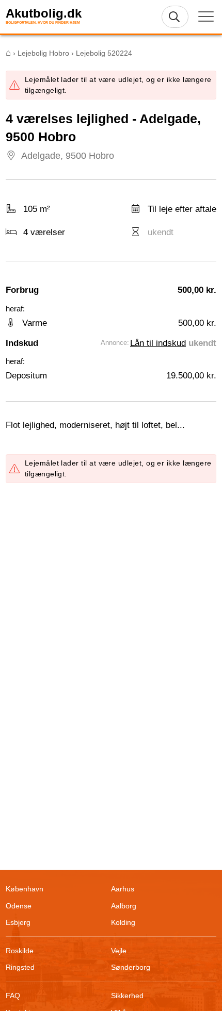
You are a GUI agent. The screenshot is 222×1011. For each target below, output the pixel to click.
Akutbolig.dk (44, 13)
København (24, 889)
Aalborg (123, 906)
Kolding (123, 922)
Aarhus (122, 889)
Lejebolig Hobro (43, 53)
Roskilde (20, 951)
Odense (18, 906)
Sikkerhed (127, 995)
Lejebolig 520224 (104, 53)
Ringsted (20, 967)
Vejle (118, 951)
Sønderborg (130, 967)
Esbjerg (18, 922)
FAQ (13, 995)
